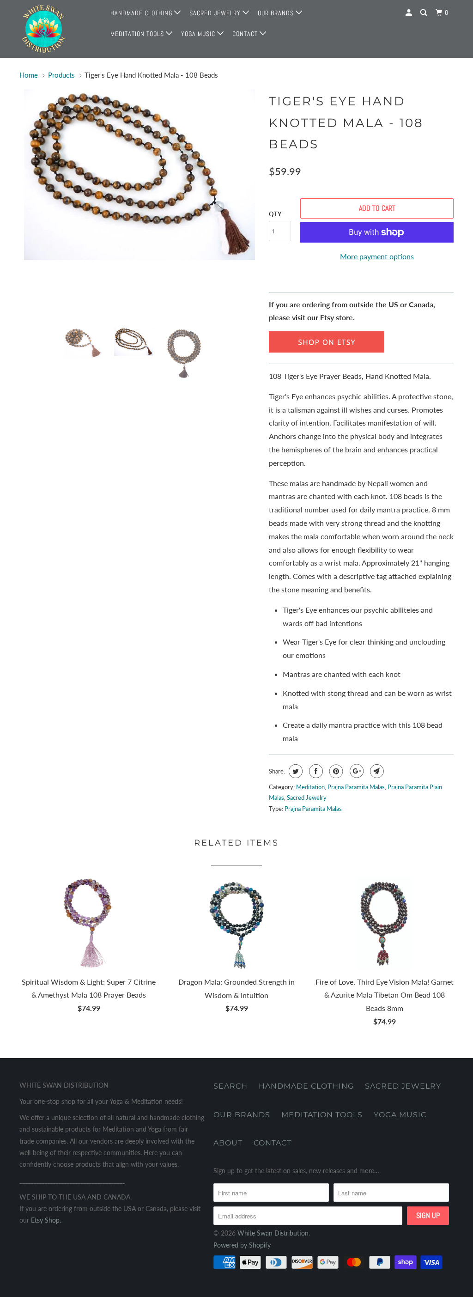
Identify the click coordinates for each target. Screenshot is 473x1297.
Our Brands (277, 13)
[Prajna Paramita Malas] (326, 349)
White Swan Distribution (273, 1233)
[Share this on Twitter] (294, 771)
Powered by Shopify (242, 1245)
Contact (246, 34)
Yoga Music (199, 34)
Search (230, 1086)
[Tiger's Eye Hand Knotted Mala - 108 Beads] (139, 175)
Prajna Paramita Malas (356, 787)
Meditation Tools (138, 34)
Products (61, 75)
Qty (275, 214)
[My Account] (410, 13)
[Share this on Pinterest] (335, 771)
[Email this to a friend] (376, 771)
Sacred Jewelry (216, 13)
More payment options (377, 256)
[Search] (424, 13)
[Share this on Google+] (355, 771)
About (228, 1143)
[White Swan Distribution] (56, 28)
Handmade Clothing (142, 13)
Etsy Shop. (46, 1220)
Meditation (310, 787)
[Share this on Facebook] (315, 771)
